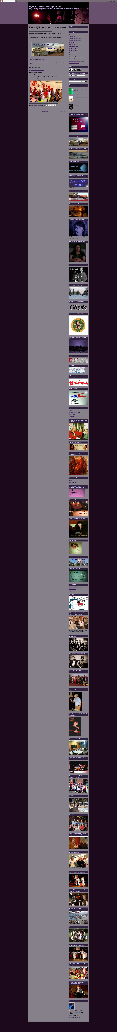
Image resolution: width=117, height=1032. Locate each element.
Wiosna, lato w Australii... (79, 105)
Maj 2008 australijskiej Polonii (80, 97)
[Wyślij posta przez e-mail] (46, 105)
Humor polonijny (72, 42)
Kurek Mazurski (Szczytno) (75, 587)
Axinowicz (71, 480)
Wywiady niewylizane (74, 63)
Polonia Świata (72, 589)
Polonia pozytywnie (73, 54)
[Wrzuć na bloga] (50, 105)
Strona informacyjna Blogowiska (76, 61)
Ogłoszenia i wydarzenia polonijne (45, 7)
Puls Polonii (71, 416)
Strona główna (45, 111)
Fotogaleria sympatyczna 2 (75, 40)
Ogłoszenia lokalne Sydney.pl (36, 70)
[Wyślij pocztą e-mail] (49, 105)
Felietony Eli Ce (72, 36)
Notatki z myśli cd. (73, 50)
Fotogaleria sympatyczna (75, 38)
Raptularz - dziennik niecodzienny (76, 57)
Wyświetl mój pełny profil (74, 1017)
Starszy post (63, 111)
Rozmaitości (72, 59)
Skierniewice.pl (72, 482)
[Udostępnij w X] (52, 105)
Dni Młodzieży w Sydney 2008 (76, 412)
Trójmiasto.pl (72, 591)
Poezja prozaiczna (73, 52)
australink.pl (71, 410)
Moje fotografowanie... (74, 46)
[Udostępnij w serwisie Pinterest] (55, 105)
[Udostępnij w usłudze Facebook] (53, 105)
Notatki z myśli (72, 48)
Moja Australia (72, 44)
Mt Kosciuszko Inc (73, 414)
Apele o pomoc (72, 34)
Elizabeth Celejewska (76, 1010)
